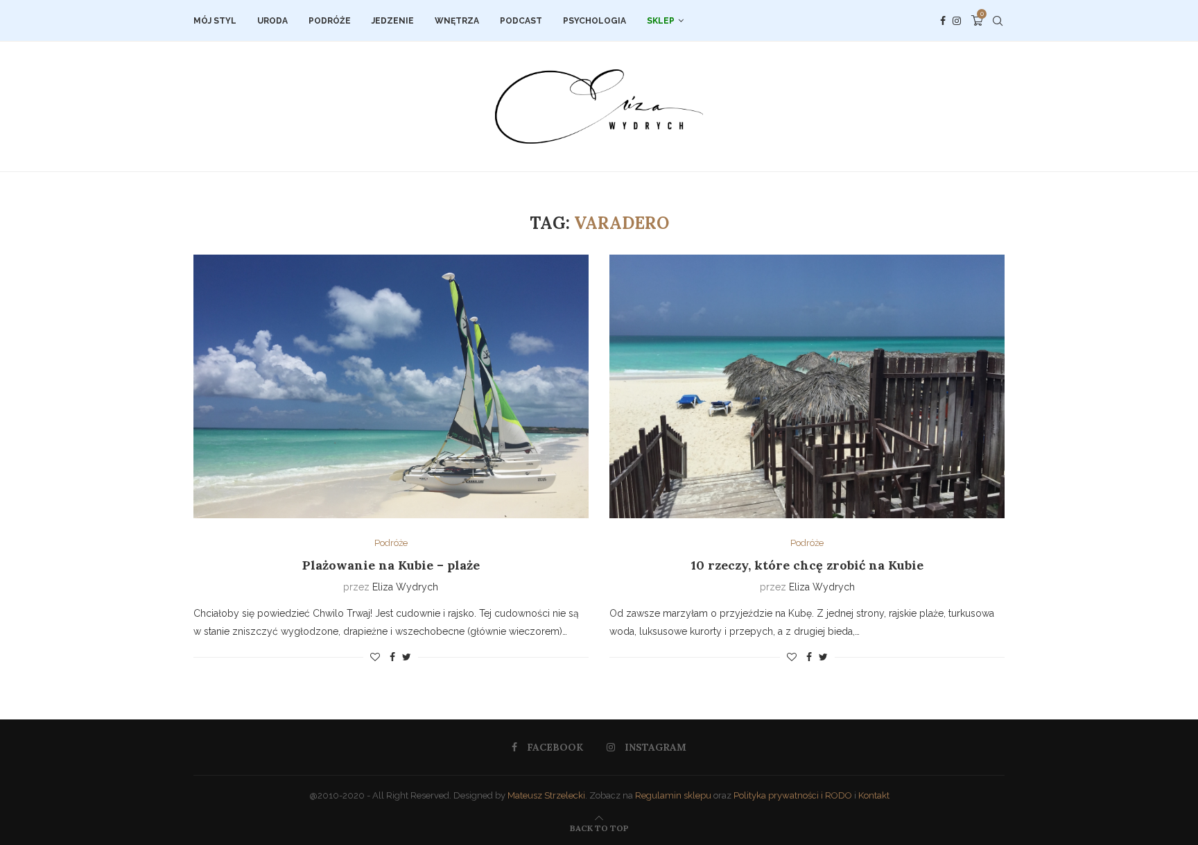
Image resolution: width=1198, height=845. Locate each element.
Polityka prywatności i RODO (792, 795)
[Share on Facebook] (392, 657)
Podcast (521, 21)
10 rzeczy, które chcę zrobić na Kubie (807, 565)
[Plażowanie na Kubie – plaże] (391, 386)
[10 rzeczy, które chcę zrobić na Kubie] (807, 386)
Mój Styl (214, 21)
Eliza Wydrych (405, 586)
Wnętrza (457, 21)
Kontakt (873, 795)
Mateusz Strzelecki (546, 795)
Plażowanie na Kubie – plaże (391, 565)
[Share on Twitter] (406, 657)
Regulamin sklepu (673, 795)
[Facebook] (943, 21)
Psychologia (594, 21)
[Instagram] (957, 21)
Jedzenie (393, 21)
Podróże (330, 21)
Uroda (272, 21)
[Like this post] (375, 657)
